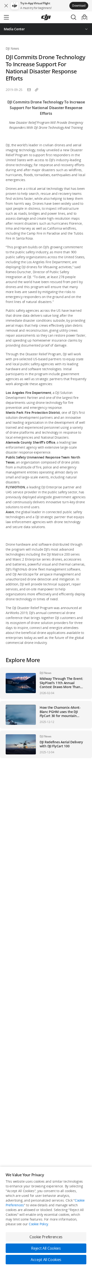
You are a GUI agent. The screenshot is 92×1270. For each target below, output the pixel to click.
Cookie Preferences (46, 1236)
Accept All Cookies (46, 1259)
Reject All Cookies (46, 1248)
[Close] (6, 5)
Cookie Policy (38, 1224)
